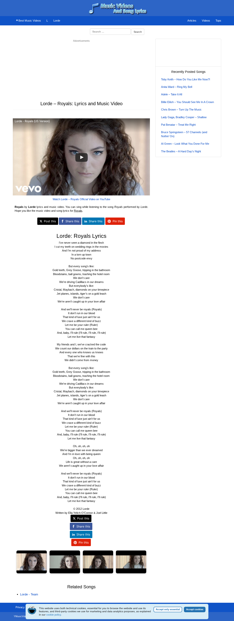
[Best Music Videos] (117, 7)
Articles (191, 20)
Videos (206, 20)
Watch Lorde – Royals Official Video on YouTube (81, 199)
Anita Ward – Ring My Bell (176, 86)
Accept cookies (194, 609)
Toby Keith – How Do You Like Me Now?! (185, 79)
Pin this (118, 221)
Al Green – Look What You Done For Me (185, 143)
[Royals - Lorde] (31, 561)
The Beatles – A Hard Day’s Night (181, 151)
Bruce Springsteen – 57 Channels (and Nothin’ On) (184, 134)
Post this (50, 221)
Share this (72, 221)
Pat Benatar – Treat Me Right (178, 124)
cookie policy (53, 614)
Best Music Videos (29, 20)
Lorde (56, 20)
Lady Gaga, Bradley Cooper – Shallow (184, 117)
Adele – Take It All (171, 94)
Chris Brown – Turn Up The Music (181, 109)
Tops (218, 20)
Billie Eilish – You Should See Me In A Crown (187, 102)
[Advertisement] (81, 68)
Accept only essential (168, 609)
